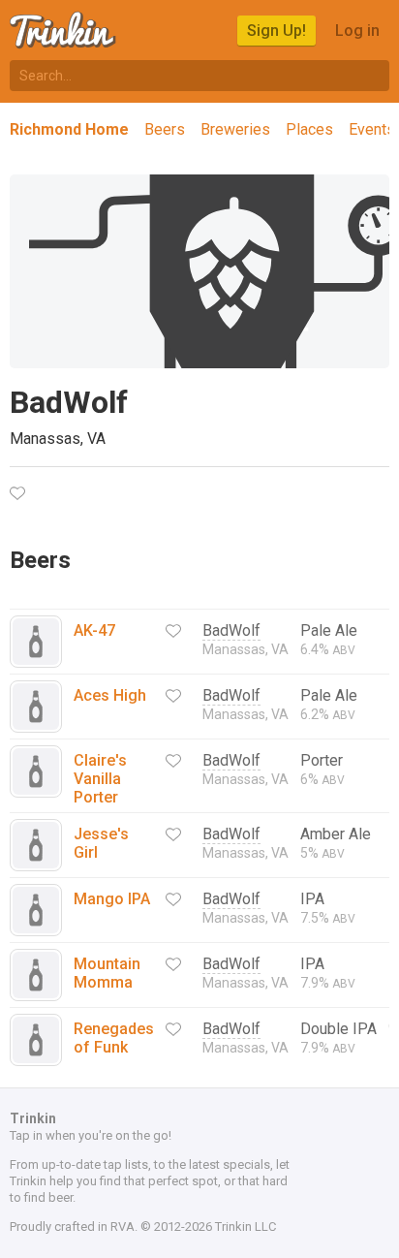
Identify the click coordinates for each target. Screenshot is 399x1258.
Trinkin (64, 30)
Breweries (235, 129)
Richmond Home (69, 129)
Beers (164, 129)
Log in (357, 30)
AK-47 (94, 630)
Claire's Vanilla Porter (100, 778)
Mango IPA (112, 899)
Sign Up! (276, 30)
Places (309, 129)
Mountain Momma (107, 973)
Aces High (110, 695)
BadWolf (231, 630)
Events (372, 129)
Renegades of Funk (114, 1038)
